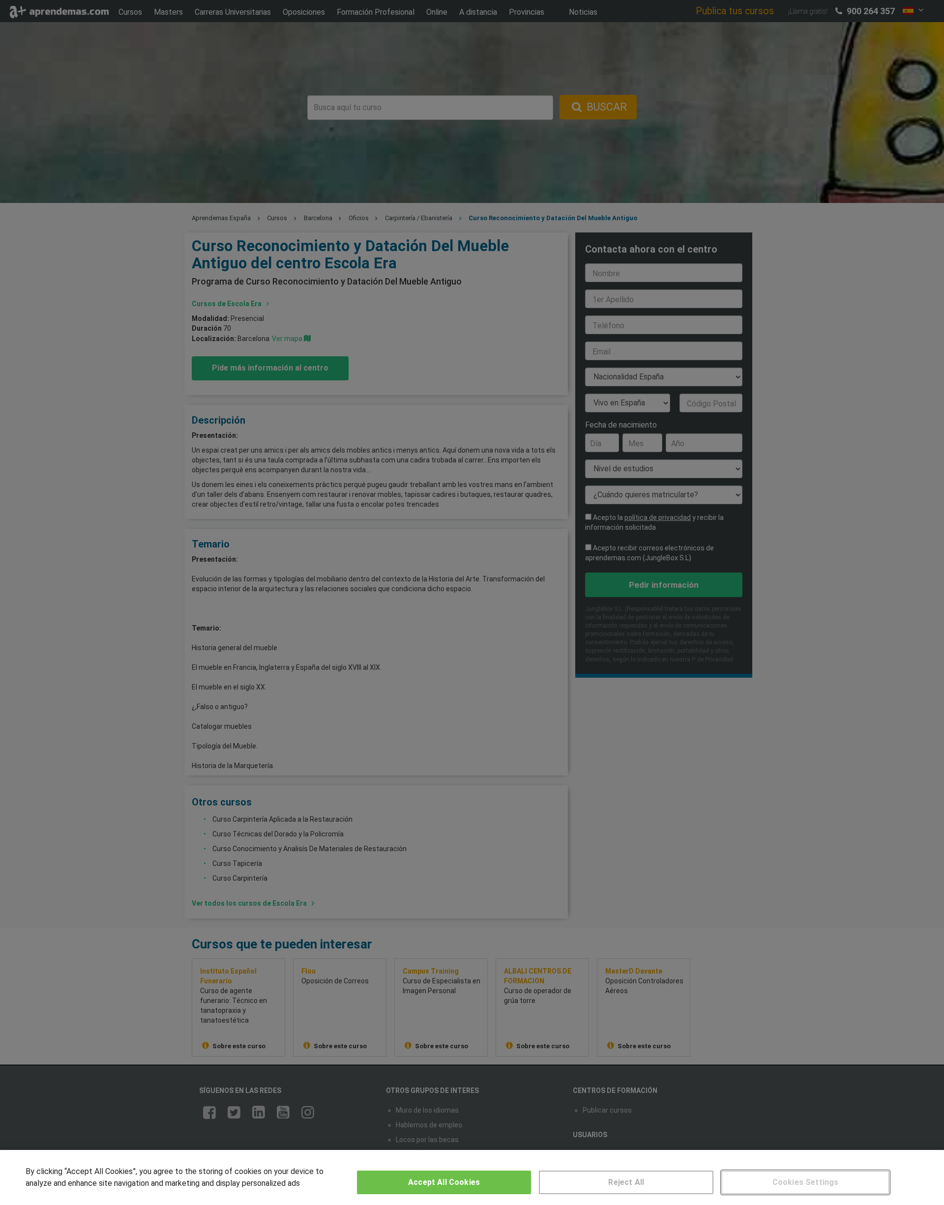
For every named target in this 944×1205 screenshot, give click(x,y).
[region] (472, 1177)
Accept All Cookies (444, 1182)
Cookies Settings (805, 1182)
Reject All (626, 1182)
